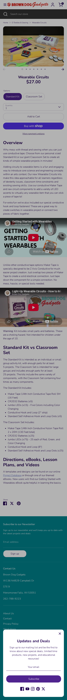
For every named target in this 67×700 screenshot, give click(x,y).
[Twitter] (43, 689)
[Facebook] (22, 689)
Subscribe (33, 679)
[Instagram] (33, 689)
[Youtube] (27, 689)
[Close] (59, 633)
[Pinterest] (38, 689)
